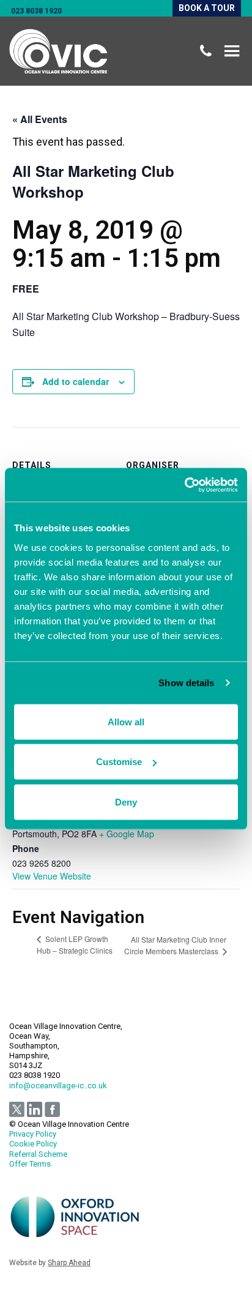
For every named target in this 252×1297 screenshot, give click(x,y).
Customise (119, 762)
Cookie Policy (33, 1143)
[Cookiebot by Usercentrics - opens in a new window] (184, 485)
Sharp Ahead (69, 1262)
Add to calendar (75, 381)
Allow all (126, 721)
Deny (126, 801)
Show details (186, 683)
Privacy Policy (32, 1133)
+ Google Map (126, 834)
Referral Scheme (38, 1154)
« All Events (39, 119)
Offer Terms (30, 1163)
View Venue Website (51, 876)
